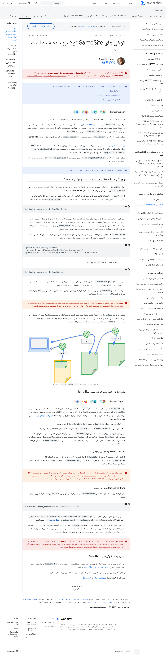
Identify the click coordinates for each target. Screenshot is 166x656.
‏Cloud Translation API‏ (87, 26)
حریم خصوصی (119, 651)
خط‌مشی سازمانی (52, 73)
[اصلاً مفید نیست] (29, 35)
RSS (17, 640)
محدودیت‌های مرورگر (66, 73)
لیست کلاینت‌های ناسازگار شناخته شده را (95, 547)
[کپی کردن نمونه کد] (128, 206)
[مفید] (33, 35)
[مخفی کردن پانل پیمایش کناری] (136, 651)
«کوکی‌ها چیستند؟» (80, 170)
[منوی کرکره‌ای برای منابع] (126, 2)
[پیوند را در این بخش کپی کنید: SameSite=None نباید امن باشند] (92, 488)
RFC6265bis (88, 124)
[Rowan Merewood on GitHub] (110, 63)
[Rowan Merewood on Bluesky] (103, 63)
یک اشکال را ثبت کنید (47, 622)
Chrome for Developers (31, 623)
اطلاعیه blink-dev (90, 476)
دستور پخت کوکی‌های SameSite (107, 95)
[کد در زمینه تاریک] (125, 206)
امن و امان (25, 16)
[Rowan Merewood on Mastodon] (107, 63)
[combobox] (52, 3)
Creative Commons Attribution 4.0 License (72, 599)
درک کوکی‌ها (114, 91)
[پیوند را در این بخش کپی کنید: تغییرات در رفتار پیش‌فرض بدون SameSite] (75, 391)
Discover (116, 3)
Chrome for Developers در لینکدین (13, 634)
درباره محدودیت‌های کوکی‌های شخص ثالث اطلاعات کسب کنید (46, 76)
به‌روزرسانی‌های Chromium (31, 629)
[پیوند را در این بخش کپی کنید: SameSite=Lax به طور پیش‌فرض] (91, 451)
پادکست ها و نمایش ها (29, 638)
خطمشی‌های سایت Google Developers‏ (99, 602)
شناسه (55, 16)
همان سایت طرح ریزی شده (109, 99)
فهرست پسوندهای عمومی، (115, 145)
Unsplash (87, 578)
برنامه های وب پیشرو (40, 16)
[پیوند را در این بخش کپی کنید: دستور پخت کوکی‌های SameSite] (87, 556)
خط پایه (104, 3)
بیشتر (94, 3)
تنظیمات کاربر (78, 73)
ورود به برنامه (7, 3)
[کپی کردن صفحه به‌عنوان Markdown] (115, 50)
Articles (159, 10)
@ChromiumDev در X (12, 623)
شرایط (128, 651)
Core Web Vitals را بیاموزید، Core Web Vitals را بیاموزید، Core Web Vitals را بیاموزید (94, 16)
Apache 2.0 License (30, 599)
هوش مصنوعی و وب (156, 16)
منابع (130, 3)
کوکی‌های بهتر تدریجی (45, 415)
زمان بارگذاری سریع (138, 16)
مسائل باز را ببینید (48, 626)
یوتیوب (16, 628)
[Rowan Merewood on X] (113, 63)
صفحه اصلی (121, 35)
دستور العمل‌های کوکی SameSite (96, 567)
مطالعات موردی (31, 634)
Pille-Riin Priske (100, 578)
